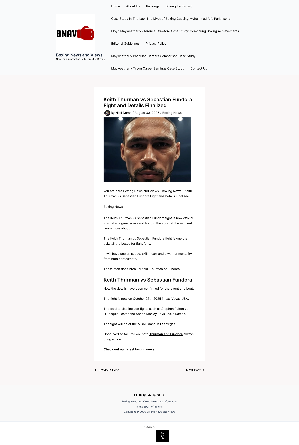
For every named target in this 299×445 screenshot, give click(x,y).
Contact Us (198, 68)
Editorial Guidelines (125, 43)
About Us (133, 6)
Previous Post (107, 370)
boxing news (144, 349)
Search (149, 427)
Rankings (152, 6)
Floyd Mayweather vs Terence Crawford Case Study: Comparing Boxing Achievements (175, 31)
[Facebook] (135, 395)
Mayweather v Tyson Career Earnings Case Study (147, 68)
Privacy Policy (156, 43)
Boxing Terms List (179, 6)
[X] (163, 395)
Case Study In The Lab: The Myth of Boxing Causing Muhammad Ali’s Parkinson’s (170, 19)
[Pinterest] (154, 395)
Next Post (195, 370)
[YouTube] (140, 395)
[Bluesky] (158, 395)
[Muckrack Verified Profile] (144, 395)
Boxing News (172, 113)
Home (115, 6)
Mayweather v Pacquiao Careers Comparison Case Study (153, 56)
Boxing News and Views (79, 55)
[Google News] (149, 395)
